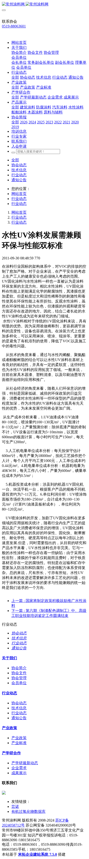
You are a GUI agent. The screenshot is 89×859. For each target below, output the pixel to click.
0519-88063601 (14, 26)
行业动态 (19, 175)
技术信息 (19, 170)
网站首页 (19, 43)
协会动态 (19, 165)
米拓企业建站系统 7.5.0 (37, 854)
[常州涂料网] (44, 4)
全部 (15, 77)
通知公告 (19, 180)
